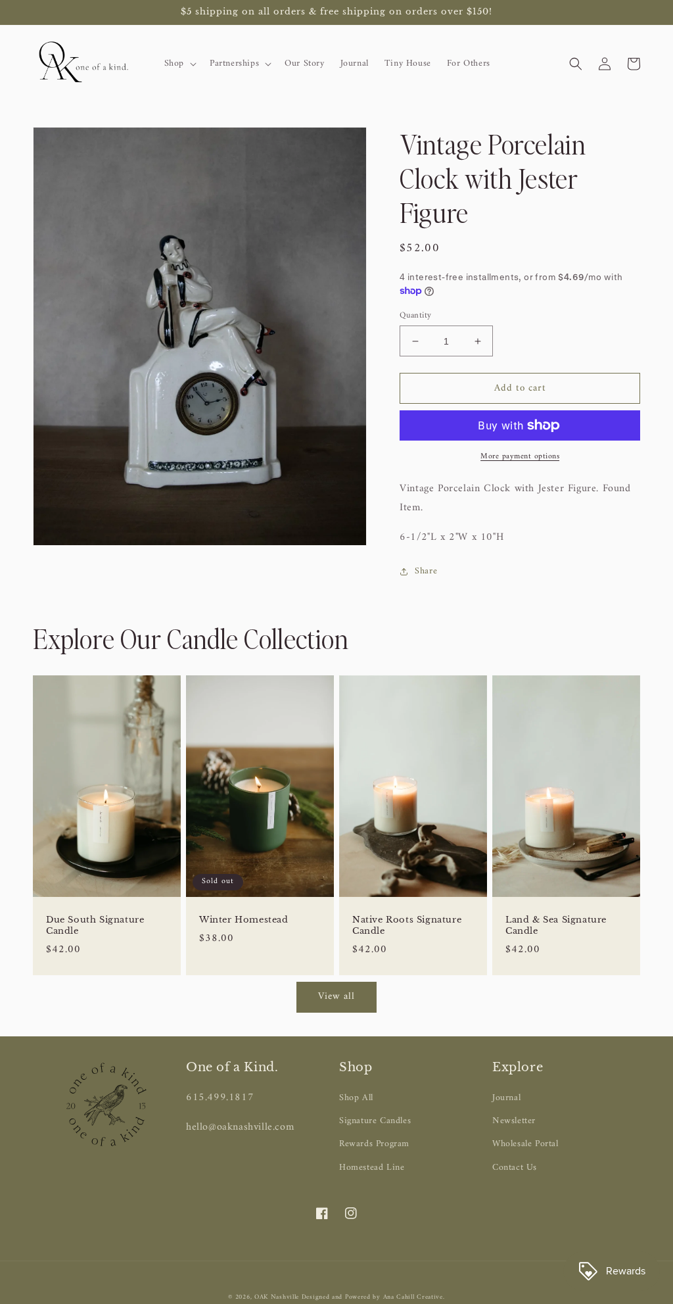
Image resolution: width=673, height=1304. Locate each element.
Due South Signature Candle (95, 925)
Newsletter (514, 1121)
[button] (179, 64)
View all (336, 996)
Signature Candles (375, 1121)
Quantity (415, 315)
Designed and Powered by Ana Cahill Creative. (373, 1297)
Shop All (356, 1098)
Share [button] (426, 571)
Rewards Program (374, 1144)
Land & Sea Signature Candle (556, 925)
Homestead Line (371, 1167)
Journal (506, 1098)
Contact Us (514, 1167)
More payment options (519, 457)
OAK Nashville (278, 1297)
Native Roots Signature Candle (406, 925)
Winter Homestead (244, 920)
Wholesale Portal (525, 1144)
